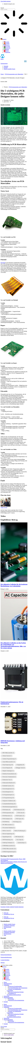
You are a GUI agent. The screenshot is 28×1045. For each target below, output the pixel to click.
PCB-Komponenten (8, 812)
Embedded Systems (8, 785)
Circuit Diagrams (7, 767)
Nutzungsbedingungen (6, 957)
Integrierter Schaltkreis (9, 800)
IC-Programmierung (8, 797)
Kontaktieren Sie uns (9, 914)
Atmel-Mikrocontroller (9, 761)
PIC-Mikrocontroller (8, 824)
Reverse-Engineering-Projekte (16, 992)
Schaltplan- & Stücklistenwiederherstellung (14, 994)
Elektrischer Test (7, 779)
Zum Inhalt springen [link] (6, 1)
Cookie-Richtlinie (5, 960)
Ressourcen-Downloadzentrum (16, 1000)
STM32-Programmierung (9, 851)
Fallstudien (6, 985)
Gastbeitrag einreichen (9, 925)
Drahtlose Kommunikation (9, 773)
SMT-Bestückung (8, 839)
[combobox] (8, 9)
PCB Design (17, 821)
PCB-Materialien (7, 815)
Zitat (5, 928)
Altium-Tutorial (7, 755)
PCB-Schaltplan (7, 818)
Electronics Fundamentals (9, 776)
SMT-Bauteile (19, 836)
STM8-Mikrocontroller (9, 845)
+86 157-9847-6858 (14, 6)
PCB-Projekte (20, 815)
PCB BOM (6, 821)
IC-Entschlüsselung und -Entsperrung (18, 987)
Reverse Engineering (8, 833)
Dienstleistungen (8, 983)
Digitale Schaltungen (8, 770)
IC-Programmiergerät (8, 794)
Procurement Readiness (9, 827)
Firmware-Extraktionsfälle (15, 986)
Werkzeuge (6, 996)
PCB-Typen (19, 818)
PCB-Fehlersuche (19, 809)
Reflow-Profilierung (20, 830)
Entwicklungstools (8, 791)
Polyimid (3, 262)
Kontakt (6, 1001)
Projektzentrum (7, 927)
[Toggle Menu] (25, 61)
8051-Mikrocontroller (8, 752)
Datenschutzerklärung (6, 954)
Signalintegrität (7, 836)
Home (2, 74)
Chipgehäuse (20, 764)
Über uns (6, 912)
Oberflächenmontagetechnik (10, 806)
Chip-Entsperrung (8, 764)
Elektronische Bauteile (9, 782)
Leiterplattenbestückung (9, 803)
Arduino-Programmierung (9, 758)
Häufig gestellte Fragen (9, 924)
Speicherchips (22, 842)
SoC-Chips (20, 839)
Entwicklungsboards (8, 788)
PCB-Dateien (6, 809)
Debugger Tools (20, 767)
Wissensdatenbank (8, 997)
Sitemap (3, 962)
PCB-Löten (21, 812)
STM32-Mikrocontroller (9, 848)
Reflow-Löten (7, 830)
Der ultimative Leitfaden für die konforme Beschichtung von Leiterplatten (14, 585)
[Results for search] (14, 23)
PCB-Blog (11, 999)
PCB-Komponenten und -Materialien (14, 74)
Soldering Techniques (8, 842)
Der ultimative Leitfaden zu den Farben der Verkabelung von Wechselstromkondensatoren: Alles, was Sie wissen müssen (13, 645)
